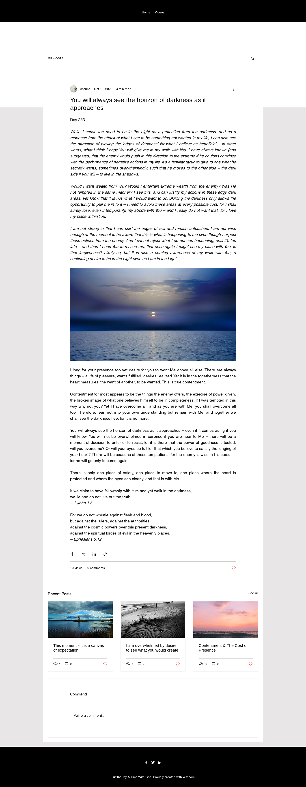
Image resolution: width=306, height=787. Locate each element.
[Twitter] (153, 762)
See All (253, 593)
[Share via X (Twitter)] (83, 554)
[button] (252, 58)
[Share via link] (105, 554)
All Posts (55, 58)
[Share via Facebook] (72, 554)
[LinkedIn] (159, 762)
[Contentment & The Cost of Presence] (225, 619)
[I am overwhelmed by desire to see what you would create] (153, 619)
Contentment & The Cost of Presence (223, 648)
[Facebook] (146, 762)
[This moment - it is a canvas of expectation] (80, 619)
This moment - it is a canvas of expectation (78, 648)
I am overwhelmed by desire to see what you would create (152, 648)
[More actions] (233, 89)
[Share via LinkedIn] (94, 554)
